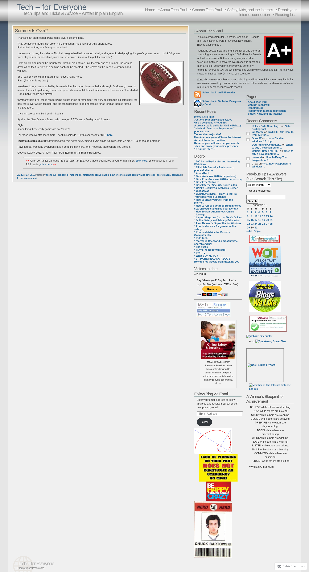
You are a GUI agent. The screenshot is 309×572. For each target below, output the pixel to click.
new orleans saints (120, 175)
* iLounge (199, 214)
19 (263, 220)
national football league (96, 175)
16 (252, 220)
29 (248, 227)
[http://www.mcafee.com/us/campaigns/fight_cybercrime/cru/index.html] (218, 339)
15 (248, 220)
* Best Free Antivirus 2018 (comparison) (218, 179)
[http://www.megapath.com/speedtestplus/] (270, 341)
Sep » (257, 231)
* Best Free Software (206, 182)
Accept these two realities (209, 140)
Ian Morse (258, 132)
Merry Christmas (204, 116)
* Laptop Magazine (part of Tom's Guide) (218, 217)
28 (271, 223)
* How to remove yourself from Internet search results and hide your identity (217, 207)
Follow (204, 422)
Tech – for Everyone (52, 7)
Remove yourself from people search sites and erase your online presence (216, 145)
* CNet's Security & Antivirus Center (216, 188)
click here (141, 160)
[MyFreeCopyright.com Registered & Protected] (264, 241)
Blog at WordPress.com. (31, 568)
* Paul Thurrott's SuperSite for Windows (217, 223)
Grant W (256, 138)
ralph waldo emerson (144, 175)
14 (271, 216)
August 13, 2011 (26, 175)
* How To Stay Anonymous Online (214, 211)
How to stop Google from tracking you (216, 261)
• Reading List (284, 14)
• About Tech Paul (172, 9)
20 (267, 220)
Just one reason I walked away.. (213, 119)
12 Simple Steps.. (204, 149)
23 (252, 223)
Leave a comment (27, 178)
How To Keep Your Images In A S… (270, 159)
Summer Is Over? (31, 30)
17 (256, 220)
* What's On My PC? (206, 255)
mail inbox (75, 175)
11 (259, 216)
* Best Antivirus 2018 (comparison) (215, 176)
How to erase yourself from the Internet (217, 137)
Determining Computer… (267, 144)
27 (267, 223)
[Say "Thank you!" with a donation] (212, 295)
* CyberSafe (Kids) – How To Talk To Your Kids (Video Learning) (215, 195)
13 (267, 216)
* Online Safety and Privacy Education (216, 220)
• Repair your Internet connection (268, 12)
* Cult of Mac (201, 191)
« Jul (249, 231)
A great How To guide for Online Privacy (218, 125)
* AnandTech (201, 173)
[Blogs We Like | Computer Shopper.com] (265, 311)
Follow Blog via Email (211, 394)
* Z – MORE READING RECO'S (212, 258)
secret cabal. (164, 175)
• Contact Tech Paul (206, 9)
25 (259, 223)
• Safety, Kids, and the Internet (264, 113)
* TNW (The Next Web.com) (210, 249)
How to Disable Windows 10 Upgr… (268, 140)
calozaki (257, 157)
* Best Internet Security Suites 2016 (215, 185)
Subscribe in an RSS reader (218, 92)
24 (256, 223)
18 (259, 220)
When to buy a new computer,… (272, 146)
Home (150, 9)
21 (271, 220)
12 (263, 216)
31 (256, 227)
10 (256, 216)
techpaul (51, 175)
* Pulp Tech (200, 238)
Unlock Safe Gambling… (266, 126)
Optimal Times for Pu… (265, 151)
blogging (63, 175)
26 (263, 223)
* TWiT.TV (199, 252)
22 (248, 223)
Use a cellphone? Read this (210, 122)
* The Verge (201, 247)
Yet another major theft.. (208, 134)
